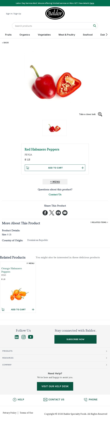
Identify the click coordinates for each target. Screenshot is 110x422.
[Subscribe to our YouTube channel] (30, 338)
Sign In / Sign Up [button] (13, 14)
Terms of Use (26, 413)
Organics (24, 34)
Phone (93, 399)
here (92, 3)
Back (6, 43)
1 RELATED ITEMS (98, 222)
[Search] (94, 25)
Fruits (8, 34)
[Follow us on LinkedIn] (16, 338)
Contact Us (55, 194)
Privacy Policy (9, 413)
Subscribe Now (75, 339)
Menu (56, 181)
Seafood (88, 34)
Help (21, 399)
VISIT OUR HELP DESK (55, 386)
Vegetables (44, 34)
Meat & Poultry (67, 34)
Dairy (103, 34)
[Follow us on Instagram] (23, 338)
